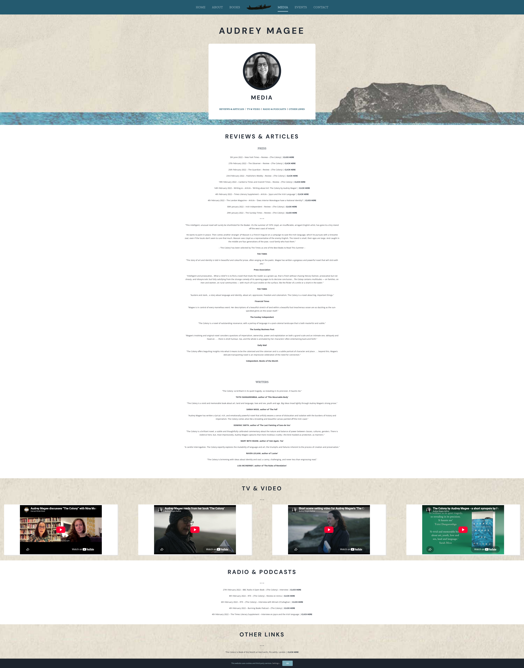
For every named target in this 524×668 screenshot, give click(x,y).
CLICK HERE (290, 163)
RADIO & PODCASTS (274, 109)
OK (287, 663)
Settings (275, 663)
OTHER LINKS (297, 109)
